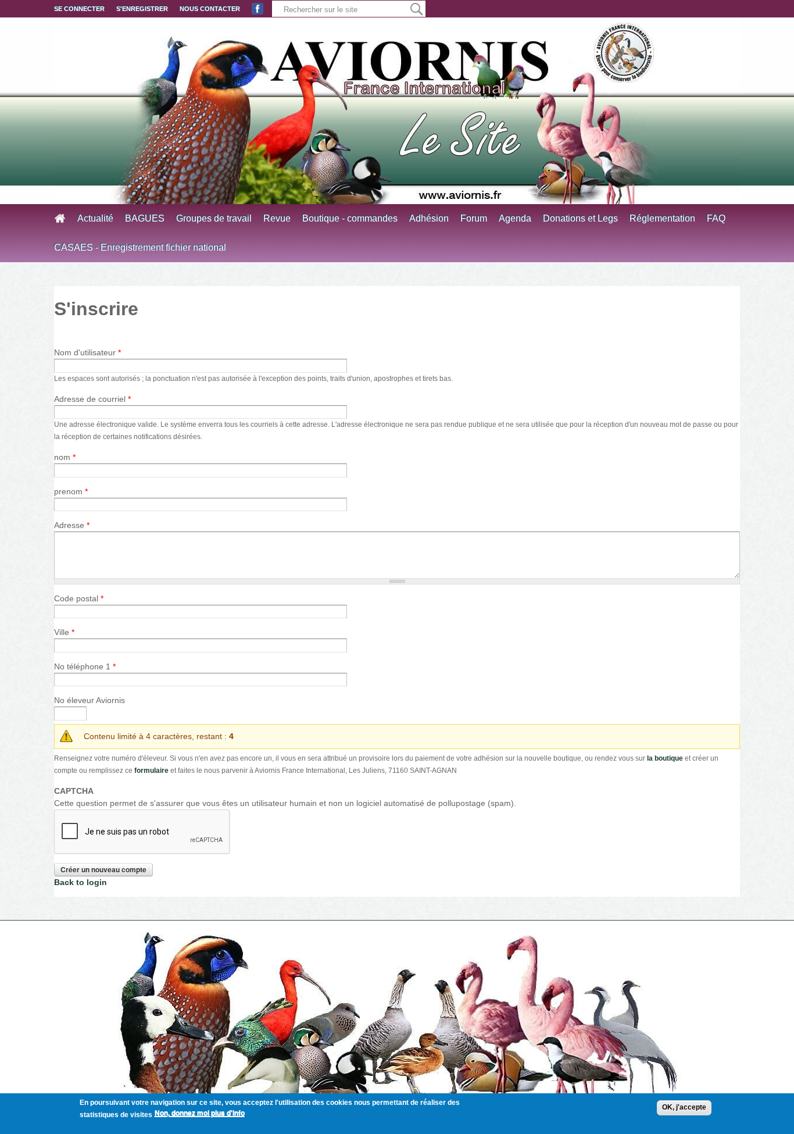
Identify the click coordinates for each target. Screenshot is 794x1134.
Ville (64, 632)
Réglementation (662, 218)
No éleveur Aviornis (89, 700)
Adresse (72, 525)
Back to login (80, 882)
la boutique (665, 758)
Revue (277, 218)
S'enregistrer (142, 8)
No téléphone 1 (85, 666)
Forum (473, 218)
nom (65, 457)
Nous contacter (210, 8)
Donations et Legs (580, 218)
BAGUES (144, 218)
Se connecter (79, 8)
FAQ (716, 218)
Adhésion (429, 218)
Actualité (95, 218)
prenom (71, 491)
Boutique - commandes (350, 218)
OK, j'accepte (684, 1107)
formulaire (151, 770)
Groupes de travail (214, 218)
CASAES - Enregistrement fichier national (140, 247)
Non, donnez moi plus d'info (200, 1113)
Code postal (78, 598)
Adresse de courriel (92, 399)
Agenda (515, 218)
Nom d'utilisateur (87, 352)
